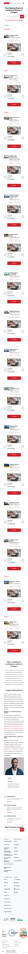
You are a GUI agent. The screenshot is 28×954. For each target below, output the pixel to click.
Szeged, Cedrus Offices (13, 622)
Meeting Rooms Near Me (7, 871)
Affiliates (16, 857)
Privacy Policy (7, 902)
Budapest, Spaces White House (13, 350)
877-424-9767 (17, 3)
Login (5, 879)
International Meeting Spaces (8, 852)
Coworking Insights (5, 944)
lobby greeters (14, 728)
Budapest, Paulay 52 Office (14, 118)
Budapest (6, 112)
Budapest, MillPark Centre (13, 235)
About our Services (8, 864)
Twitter (17, 882)
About (15, 841)
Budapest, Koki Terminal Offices (13, 156)
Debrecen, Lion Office (14, 581)
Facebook (18, 879)
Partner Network (18, 860)
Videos (5, 892)
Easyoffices (16, 940)
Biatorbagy (6, 29)
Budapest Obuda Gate (14, 311)
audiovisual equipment (14, 726)
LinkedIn (17, 886)
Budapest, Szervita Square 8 (13, 540)
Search (22, 16)
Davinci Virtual (16, 946)
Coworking (6, 844)
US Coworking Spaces (7, 858)
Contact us (6, 895)
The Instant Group (17, 942)
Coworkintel (16, 944)
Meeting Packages (11, 805)
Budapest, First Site (14, 502)
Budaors (6, 70)
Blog (17, 892)
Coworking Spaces (11, 816)
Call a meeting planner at (14, 20)
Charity (16, 854)
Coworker (4, 942)
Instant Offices (5, 940)
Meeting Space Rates (7, 868)
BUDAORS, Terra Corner (13, 76)
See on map (17, 40)
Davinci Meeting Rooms (6, 946)
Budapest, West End (14, 464)
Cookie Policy (7, 905)
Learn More (9, 801)
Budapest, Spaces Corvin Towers (13, 273)
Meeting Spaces (11, 796)
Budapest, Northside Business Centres (14, 196)
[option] (14, 55)
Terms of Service (8, 908)
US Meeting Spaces (6, 848)
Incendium (4, 947)
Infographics (7, 889)
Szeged (6, 616)
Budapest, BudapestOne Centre (14, 388)
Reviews (16, 851)
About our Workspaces (7, 861)
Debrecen (6, 576)
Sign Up (6, 882)
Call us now (10, 749)
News (15, 847)
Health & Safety (8, 911)
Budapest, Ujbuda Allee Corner (13, 426)
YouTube (17, 889)
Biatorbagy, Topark (13, 35)
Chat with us (7, 898)
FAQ (5, 885)
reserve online (18, 749)
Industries (16, 844)
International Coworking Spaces (8, 855)
